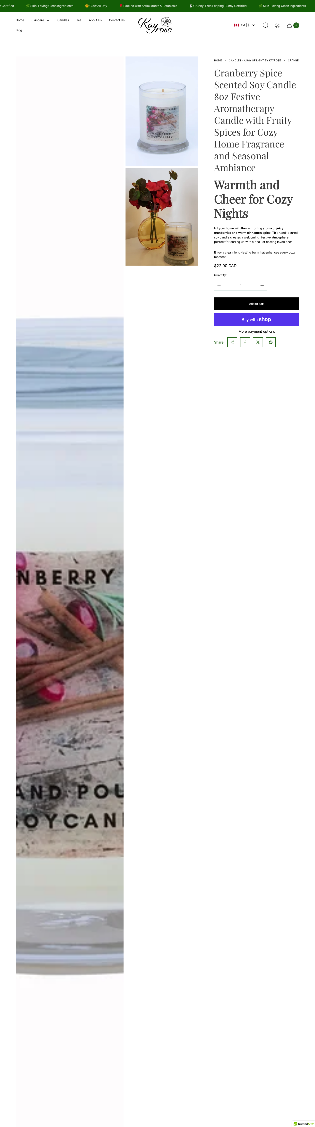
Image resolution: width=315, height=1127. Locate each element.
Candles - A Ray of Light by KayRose (255, 60)
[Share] (232, 342)
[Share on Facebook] (245, 342)
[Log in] (277, 25)
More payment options (256, 331)
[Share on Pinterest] (271, 342)
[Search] (265, 25)
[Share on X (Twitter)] (258, 342)
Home (218, 60)
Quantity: (220, 275)
